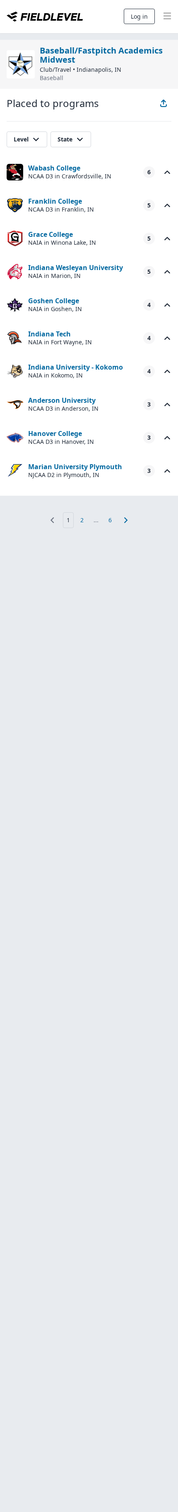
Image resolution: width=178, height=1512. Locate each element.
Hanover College (55, 433)
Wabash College (54, 168)
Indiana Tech (49, 333)
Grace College (50, 234)
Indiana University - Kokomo (75, 367)
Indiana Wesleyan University (75, 267)
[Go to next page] (125, 520)
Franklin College (55, 201)
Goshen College (53, 300)
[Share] (163, 103)
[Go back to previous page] (52, 520)
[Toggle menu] (167, 16)
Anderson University (62, 400)
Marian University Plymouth (75, 466)
